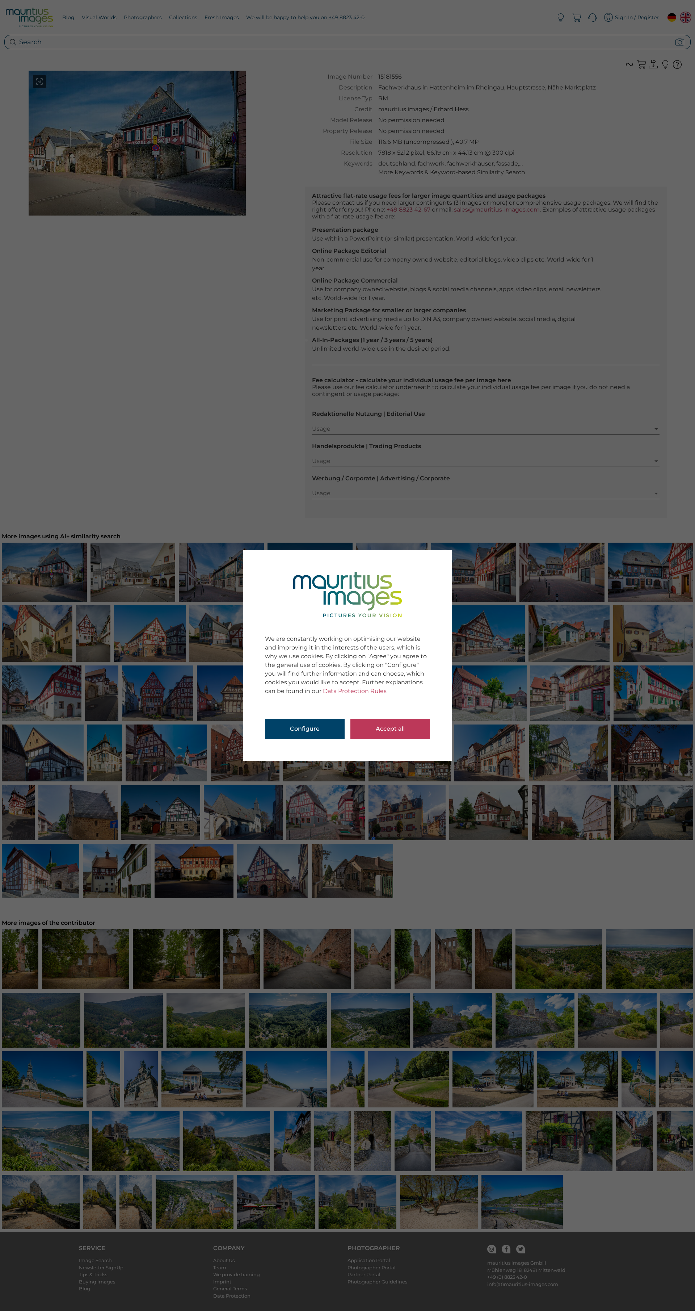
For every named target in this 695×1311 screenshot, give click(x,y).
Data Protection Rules (355, 691)
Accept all (390, 728)
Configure (305, 728)
